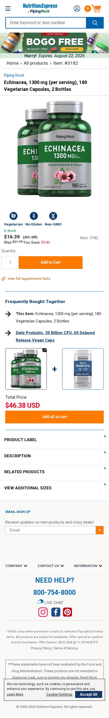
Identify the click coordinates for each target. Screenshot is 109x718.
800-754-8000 (54, 592)
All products (36, 63)
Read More (88, 677)
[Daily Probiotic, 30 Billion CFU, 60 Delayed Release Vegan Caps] (82, 353)
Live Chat (53, 602)
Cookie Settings (59, 694)
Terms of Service (65, 648)
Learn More (15, 694)
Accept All (88, 694)
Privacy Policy (41, 648)
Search (94, 22)
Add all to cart (54, 416)
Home (13, 63)
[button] (77, 8)
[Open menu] (8, 8)
